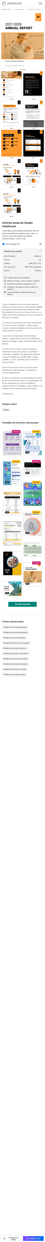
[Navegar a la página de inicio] (12, 3)
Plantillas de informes (34, 9)
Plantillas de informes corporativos (15, 653)
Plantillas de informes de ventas (14, 669)
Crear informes (19, 9)
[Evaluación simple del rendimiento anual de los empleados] (33, 549)
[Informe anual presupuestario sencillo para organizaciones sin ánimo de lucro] (12, 503)
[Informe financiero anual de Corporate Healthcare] (33, 443)
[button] (11, 1238)
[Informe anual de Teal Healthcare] (33, 494)
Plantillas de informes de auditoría (15, 659)
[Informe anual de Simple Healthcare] (33, 574)
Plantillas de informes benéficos (14, 648)
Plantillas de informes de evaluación (16, 643)
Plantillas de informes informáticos (15, 664)
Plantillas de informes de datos (14, 674)
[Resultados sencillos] (12, 443)
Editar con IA (35, 1238)
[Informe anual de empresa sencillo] (33, 469)
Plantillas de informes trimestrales (15, 632)
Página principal (6, 9)
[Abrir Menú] (40, 3)
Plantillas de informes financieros (15, 627)
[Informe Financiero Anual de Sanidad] (12, 473)
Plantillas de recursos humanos (14, 638)
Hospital (6, 410)
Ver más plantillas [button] (22, 604)
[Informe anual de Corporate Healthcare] (12, 589)
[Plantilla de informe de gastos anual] (12, 533)
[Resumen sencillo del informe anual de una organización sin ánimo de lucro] (33, 524)
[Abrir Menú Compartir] (40, 244)
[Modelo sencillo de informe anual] (12, 563)
